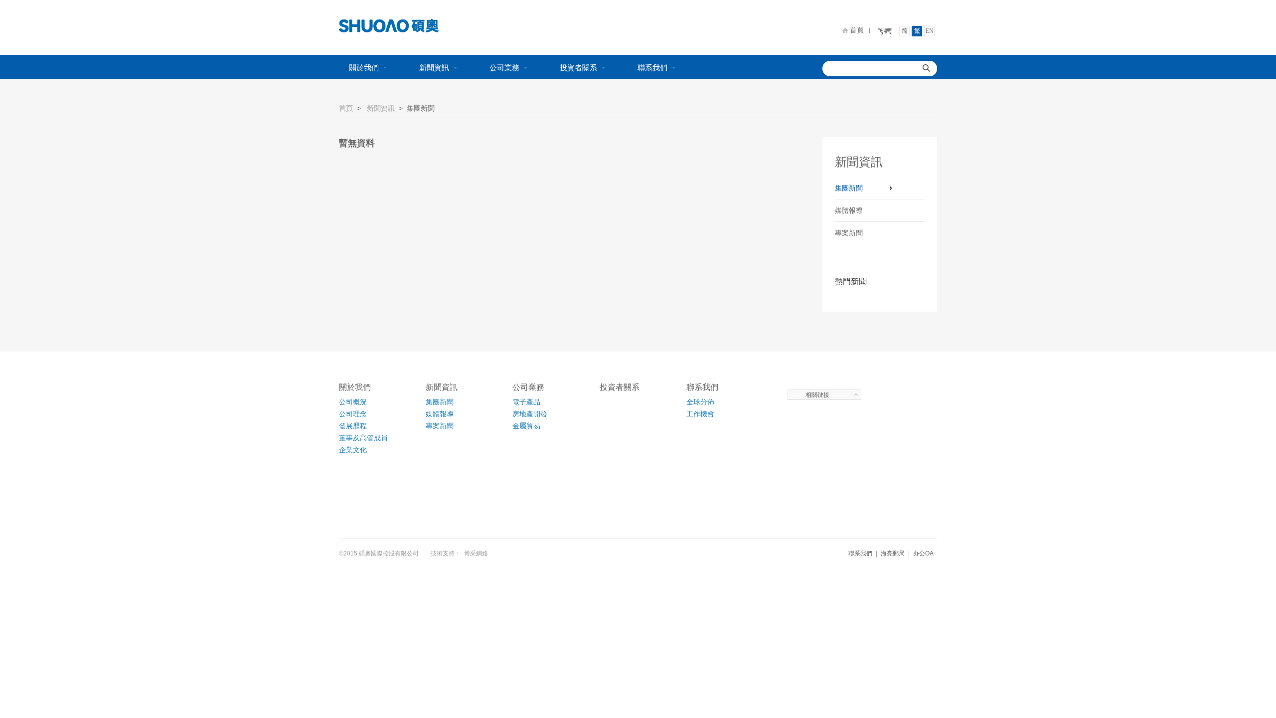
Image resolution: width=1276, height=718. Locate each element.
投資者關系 (578, 67)
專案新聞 (849, 233)
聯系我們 (652, 67)
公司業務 (504, 67)
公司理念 (353, 414)
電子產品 (526, 402)
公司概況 (353, 402)
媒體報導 (849, 210)
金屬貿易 (526, 426)
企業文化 (353, 450)
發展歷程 (353, 426)
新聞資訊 (434, 67)
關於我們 (364, 67)
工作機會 (700, 414)
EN (930, 30)
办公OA (923, 553)
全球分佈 (700, 402)
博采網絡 (476, 553)
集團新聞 (849, 188)
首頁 (857, 30)
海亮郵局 (893, 553)
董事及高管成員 (363, 438)
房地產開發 (529, 414)
